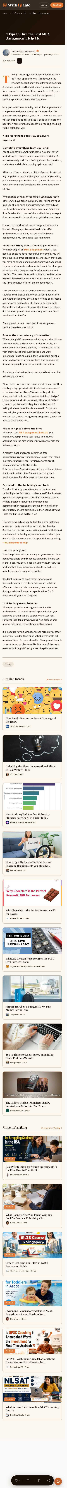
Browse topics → (54, 679)
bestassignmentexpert (24, 51)
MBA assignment (34, 249)
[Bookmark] (39, 1480)
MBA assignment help (15, 542)
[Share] (48, 1480)
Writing (14, 13)
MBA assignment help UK (33, 432)
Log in (44, 5)
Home (5, 13)
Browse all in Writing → (51, 1128)
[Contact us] (58, 1481)
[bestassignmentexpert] (6, 52)
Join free (57, 5)
